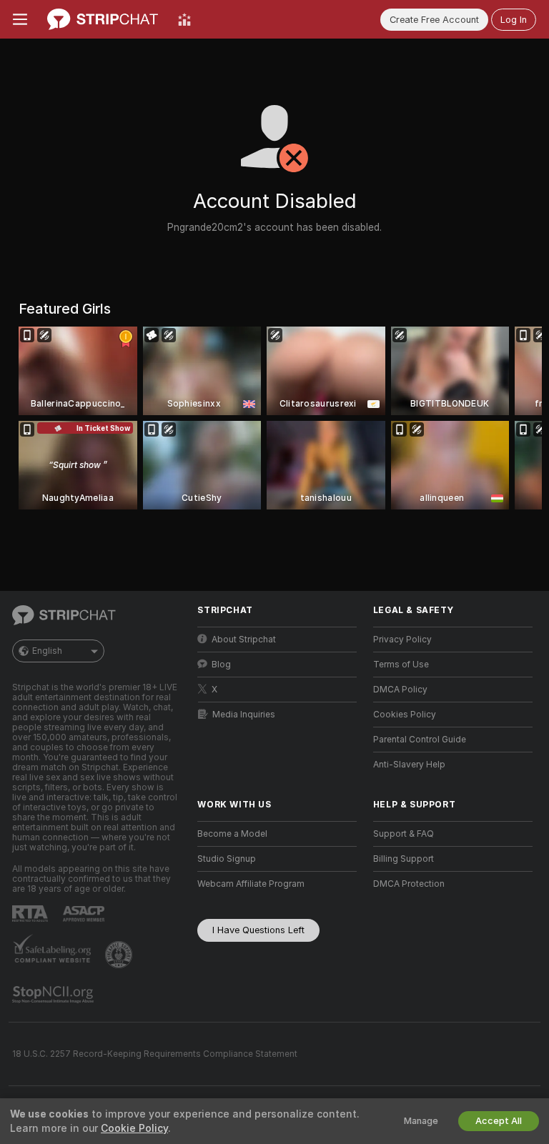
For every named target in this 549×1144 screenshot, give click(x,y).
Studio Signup (226, 859)
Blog (221, 665)
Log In (513, 19)
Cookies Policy (404, 715)
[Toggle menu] (20, 19)
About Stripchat (244, 640)
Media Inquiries (243, 715)
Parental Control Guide (419, 740)
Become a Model (232, 834)
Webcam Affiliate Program (251, 884)
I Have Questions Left (258, 930)
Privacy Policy (402, 640)
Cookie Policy (134, 1128)
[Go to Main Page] (102, 19)
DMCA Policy (400, 690)
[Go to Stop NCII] (54, 994)
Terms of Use (401, 665)
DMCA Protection (409, 884)
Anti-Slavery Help (409, 765)
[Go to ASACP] (85, 914)
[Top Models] (184, 19)
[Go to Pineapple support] (120, 954)
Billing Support (403, 859)
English (47, 651)
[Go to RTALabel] (31, 913)
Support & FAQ (403, 834)
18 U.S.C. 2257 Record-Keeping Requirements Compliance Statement (154, 1054)
